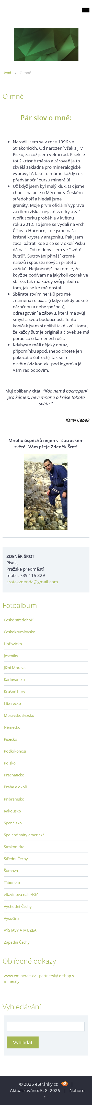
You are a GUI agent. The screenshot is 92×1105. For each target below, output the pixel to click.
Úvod (7, 72)
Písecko (10, 739)
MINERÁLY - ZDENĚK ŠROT (35, 13)
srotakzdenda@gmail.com (32, 582)
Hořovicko (13, 643)
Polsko (10, 763)
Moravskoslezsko (19, 715)
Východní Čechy (18, 906)
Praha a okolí (15, 786)
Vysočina (11, 918)
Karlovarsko (14, 679)
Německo (12, 727)
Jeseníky (11, 655)
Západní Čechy (17, 942)
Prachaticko (14, 774)
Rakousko (12, 810)
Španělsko (13, 822)
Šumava (11, 870)
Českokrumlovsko (19, 631)
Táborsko (12, 882)
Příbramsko (14, 799)
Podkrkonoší (15, 751)
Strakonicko (14, 846)
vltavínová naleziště (21, 894)
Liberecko (12, 703)
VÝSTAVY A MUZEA (20, 930)
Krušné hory (14, 691)
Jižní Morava (15, 667)
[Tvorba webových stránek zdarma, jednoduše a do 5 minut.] (64, 1083)
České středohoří (18, 619)
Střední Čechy (16, 858)
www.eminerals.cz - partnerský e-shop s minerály (39, 978)
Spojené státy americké (24, 834)
